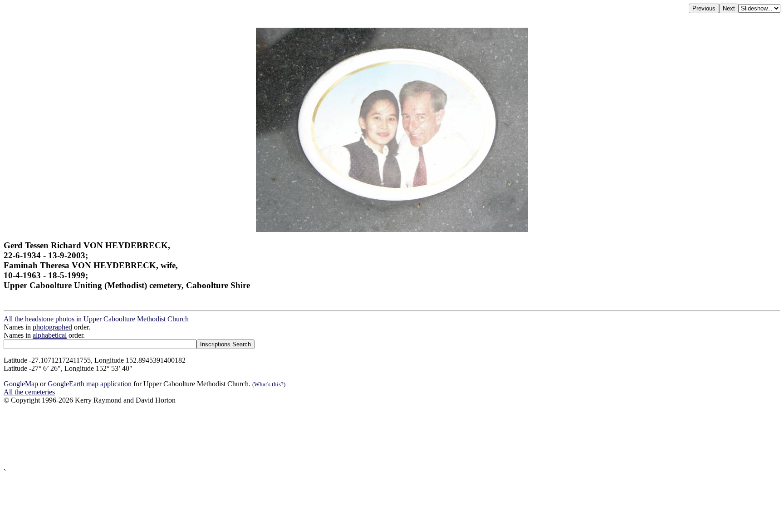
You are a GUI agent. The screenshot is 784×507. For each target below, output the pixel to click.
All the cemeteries (29, 392)
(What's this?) (268, 384)
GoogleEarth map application (90, 384)
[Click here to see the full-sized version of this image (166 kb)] (392, 229)
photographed (52, 327)
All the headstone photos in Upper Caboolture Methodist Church (96, 319)
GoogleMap (21, 384)
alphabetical (50, 335)
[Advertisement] (276, 436)
